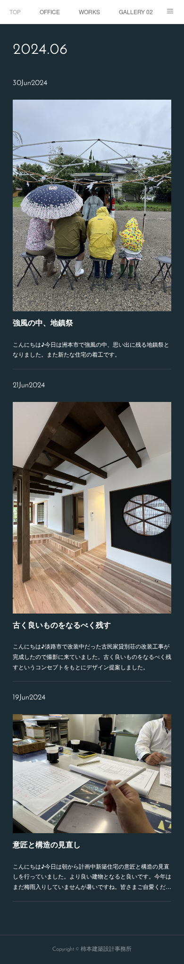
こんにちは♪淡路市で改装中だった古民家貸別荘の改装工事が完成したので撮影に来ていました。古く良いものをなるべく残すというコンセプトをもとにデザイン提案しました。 (92, 656)
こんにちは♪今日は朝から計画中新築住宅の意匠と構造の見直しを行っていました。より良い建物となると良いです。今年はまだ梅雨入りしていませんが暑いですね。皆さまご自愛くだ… (92, 876)
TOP (15, 12)
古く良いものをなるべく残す (62, 624)
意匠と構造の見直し (47, 844)
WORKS (89, 12)
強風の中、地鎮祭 (43, 322)
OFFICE (50, 12)
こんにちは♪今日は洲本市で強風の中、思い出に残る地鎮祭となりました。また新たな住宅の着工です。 (91, 349)
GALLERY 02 (136, 12)
